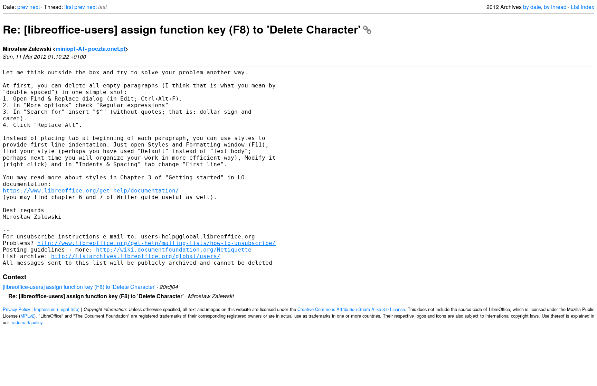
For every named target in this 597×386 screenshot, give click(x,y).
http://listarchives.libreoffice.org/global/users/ (135, 256)
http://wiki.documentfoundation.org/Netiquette (174, 249)
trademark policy (26, 322)
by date (532, 7)
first (68, 7)
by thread (555, 7)
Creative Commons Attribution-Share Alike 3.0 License (351, 309)
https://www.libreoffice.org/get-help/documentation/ (91, 190)
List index (582, 7)
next (34, 7)
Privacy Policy (16, 309)
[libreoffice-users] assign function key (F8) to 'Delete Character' (79, 287)
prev (22, 7)
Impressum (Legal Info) (56, 309)
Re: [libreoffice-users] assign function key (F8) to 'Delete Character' (182, 29)
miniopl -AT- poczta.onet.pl (90, 49)
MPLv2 (27, 315)
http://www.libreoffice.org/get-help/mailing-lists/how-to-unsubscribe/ (156, 243)
